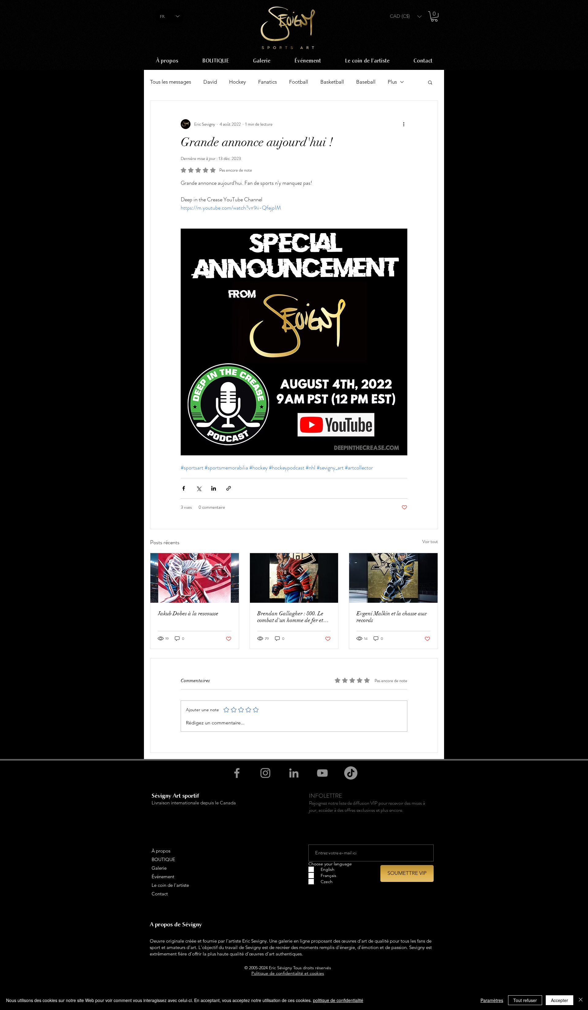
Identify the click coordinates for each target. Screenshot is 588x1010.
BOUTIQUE (163, 859)
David (210, 82)
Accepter (559, 1000)
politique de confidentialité (338, 1000)
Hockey (237, 82)
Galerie (159, 868)
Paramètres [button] (492, 1000)
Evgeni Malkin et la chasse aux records (391, 617)
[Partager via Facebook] (184, 488)
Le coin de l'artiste (170, 885)
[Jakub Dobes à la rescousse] (194, 578)
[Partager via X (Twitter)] (199, 488)
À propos (161, 851)
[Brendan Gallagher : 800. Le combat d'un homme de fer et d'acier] (294, 578)
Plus (392, 82)
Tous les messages (170, 82)
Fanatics (267, 82)
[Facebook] (236, 773)
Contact (160, 894)
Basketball (332, 82)
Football (298, 82)
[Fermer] (580, 1000)
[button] (406, 16)
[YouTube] (322, 773)
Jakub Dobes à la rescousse (188, 613)
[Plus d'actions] (403, 124)
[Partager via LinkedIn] (214, 488)
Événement (163, 876)
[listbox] (406, 16)
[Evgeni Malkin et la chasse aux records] (393, 578)
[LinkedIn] (293, 773)
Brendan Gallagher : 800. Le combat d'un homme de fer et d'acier (290, 617)
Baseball (365, 82)
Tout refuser (525, 1000)
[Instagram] (265, 773)
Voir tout (430, 541)
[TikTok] (350, 773)
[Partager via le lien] (229, 488)
